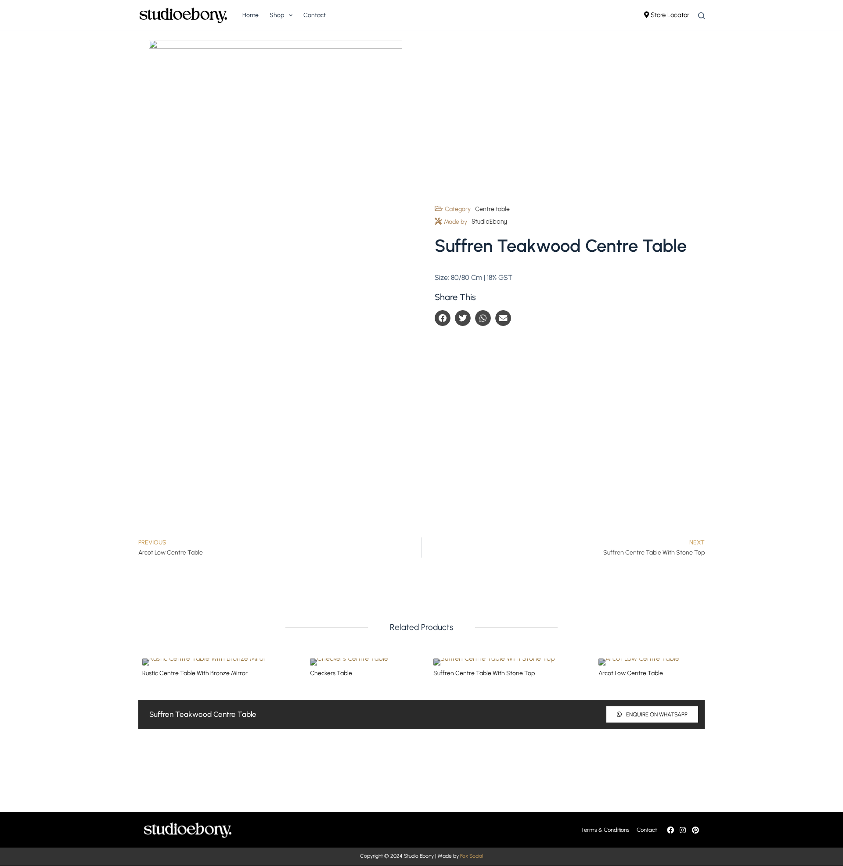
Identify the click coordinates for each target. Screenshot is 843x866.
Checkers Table (331, 673)
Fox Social (471, 856)
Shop (277, 15)
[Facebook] (670, 830)
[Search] (701, 15)
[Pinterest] (695, 830)
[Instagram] (683, 830)
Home (250, 15)
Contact (314, 15)
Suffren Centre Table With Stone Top (484, 673)
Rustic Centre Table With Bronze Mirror (195, 673)
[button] (442, 318)
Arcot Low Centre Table (630, 673)
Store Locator (669, 15)
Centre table (492, 209)
